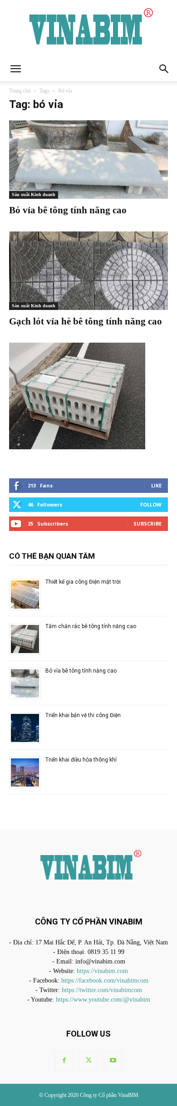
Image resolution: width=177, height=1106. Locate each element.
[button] (15, 69)
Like (156, 485)
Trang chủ (20, 91)
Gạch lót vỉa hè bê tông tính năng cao (85, 321)
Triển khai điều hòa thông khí (81, 760)
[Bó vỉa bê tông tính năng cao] (88, 159)
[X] (88, 1061)
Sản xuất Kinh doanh (33, 194)
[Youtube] (113, 1061)
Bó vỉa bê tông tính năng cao (68, 210)
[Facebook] (64, 1061)
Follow (151, 504)
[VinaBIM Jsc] (88, 28)
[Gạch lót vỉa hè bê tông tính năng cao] (88, 270)
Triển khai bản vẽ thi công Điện (83, 715)
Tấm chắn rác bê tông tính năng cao (90, 626)
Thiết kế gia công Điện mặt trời (83, 582)
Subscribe (147, 523)
